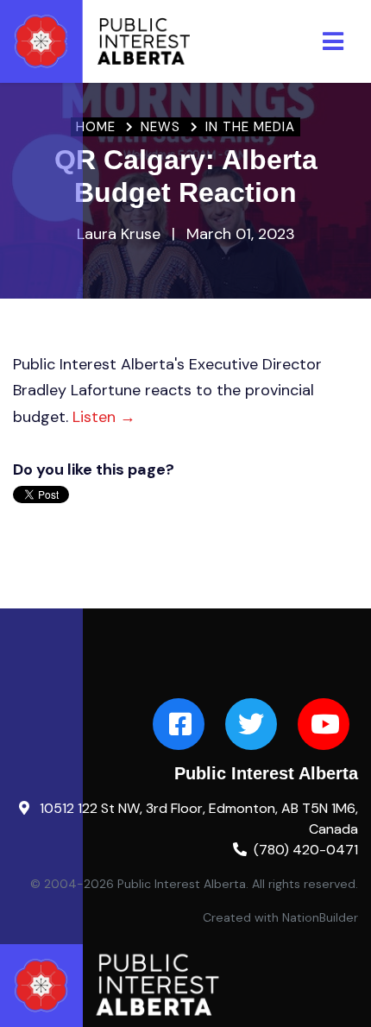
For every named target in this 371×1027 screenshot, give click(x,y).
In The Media (250, 126)
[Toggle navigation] (333, 41)
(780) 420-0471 (306, 850)
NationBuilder (320, 917)
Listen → (103, 416)
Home (96, 126)
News (160, 126)
